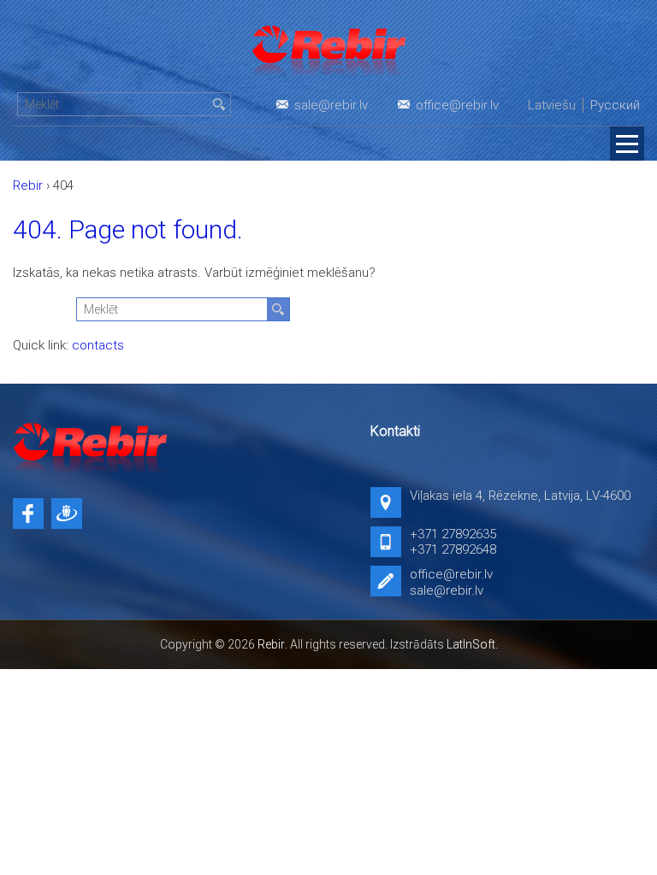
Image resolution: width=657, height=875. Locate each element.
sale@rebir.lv (331, 105)
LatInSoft (471, 644)
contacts (98, 345)
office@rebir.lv (457, 105)
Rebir (271, 644)
